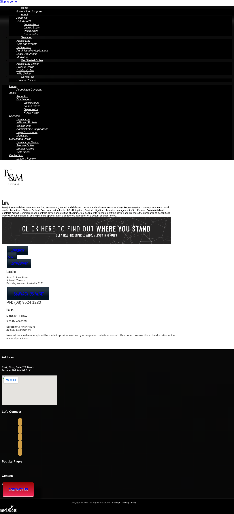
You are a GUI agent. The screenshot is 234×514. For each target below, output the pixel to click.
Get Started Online (32, 60)
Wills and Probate (26, 43)
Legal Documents (26, 53)
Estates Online (25, 70)
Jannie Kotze (31, 24)
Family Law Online (27, 63)
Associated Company (29, 89)
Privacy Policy (129, 502)
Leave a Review (26, 80)
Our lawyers (23, 20)
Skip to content (9, 1)
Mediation (22, 135)
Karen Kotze (31, 112)
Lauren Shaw (31, 27)
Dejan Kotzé (31, 30)
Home (24, 7)
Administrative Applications (32, 50)
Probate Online (25, 66)
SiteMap (116, 502)
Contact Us (28, 76)
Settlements (23, 47)
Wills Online (23, 152)
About (24, 14)
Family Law (23, 40)
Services (26, 37)
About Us (22, 17)
